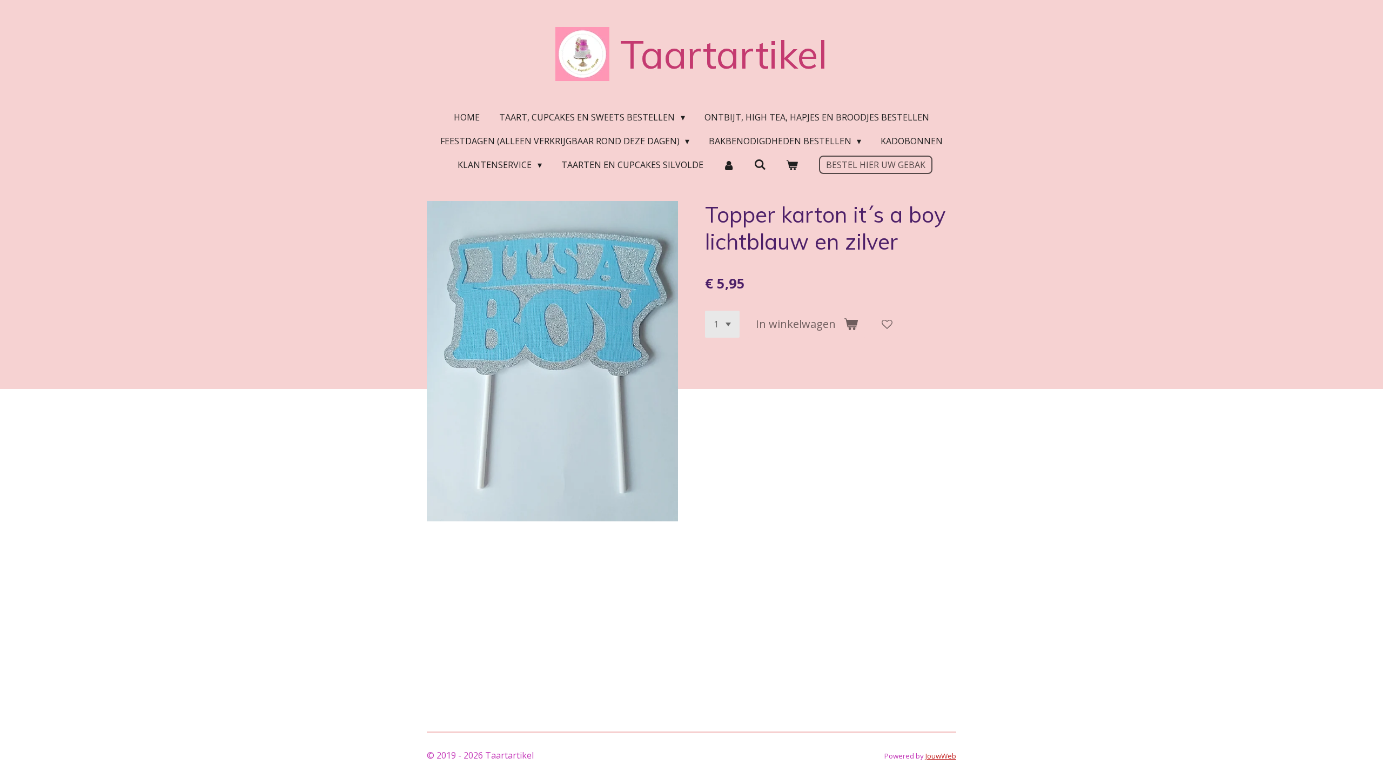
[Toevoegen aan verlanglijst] (887, 324)
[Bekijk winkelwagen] (791, 165)
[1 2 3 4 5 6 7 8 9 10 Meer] (722, 324)
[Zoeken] (760, 164)
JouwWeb (940, 756)
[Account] (729, 165)
